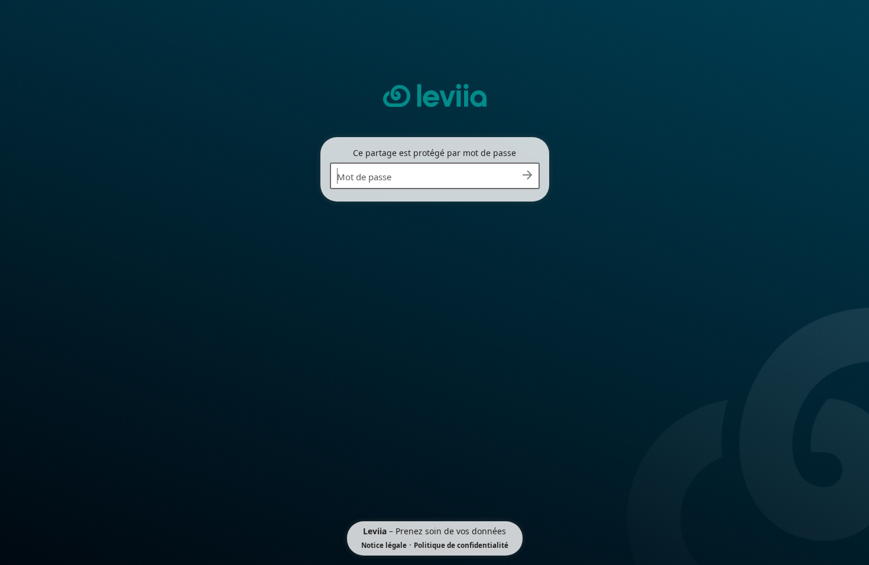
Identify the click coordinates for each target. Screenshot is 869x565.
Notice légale (384, 545)
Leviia (375, 531)
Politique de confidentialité (461, 545)
